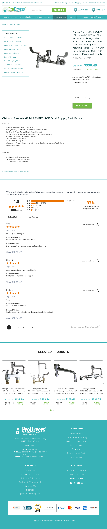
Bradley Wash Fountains (13, 69)
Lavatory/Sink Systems (13, 65)
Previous (2, 383)
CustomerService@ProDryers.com (31, 3)
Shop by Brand (60, 17)
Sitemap (30, 490)
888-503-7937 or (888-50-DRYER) (30, 452)
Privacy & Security (68, 3)
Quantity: (77, 97)
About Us (58, 3)
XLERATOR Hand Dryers (13, 38)
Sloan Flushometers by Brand (15, 45)
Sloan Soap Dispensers (13, 53)
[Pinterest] (82, 483)
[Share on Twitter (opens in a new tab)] (17, 252)
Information (99, 17)
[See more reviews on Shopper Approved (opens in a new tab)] (20, 252)
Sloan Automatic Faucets (13, 49)
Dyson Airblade (10, 57)
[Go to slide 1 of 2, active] (51, 410)
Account (83, 10)
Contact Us (30, 486)
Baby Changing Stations (13, 61)
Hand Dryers (8, 17)
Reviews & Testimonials (97, 3)
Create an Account (76, 470)
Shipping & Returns (81, 3)
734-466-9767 (30, 450)
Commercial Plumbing (24, 17)
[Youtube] (78, 483)
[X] (75, 483)
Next (103, 383)
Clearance (72, 17)
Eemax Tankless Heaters (13, 72)
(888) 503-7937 (6, 3)
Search (58, 10)
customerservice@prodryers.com (30, 456)
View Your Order (76, 474)
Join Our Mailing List (30, 493)
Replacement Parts (85, 17)
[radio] (53, 201)
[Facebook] (71, 483)
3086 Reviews (18, 210)
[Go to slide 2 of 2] (54, 410)
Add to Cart (14, 376)
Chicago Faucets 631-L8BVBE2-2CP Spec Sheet (18, 171)
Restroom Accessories (43, 17)
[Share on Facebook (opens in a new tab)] (13, 252)
